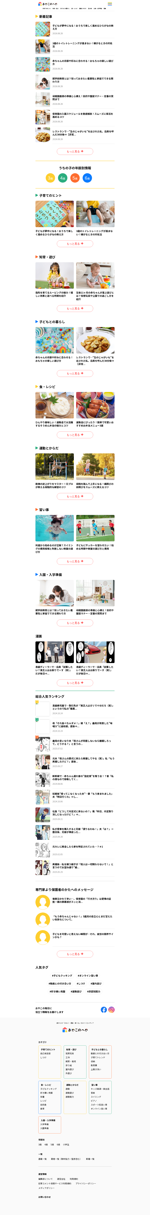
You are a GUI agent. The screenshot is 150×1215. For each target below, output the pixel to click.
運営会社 (61, 1178)
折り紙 (69, 1065)
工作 (68, 1057)
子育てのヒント (46, 8)
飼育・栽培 (71, 1061)
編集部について (45, 1178)
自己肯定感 (45, 1053)
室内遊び (97, 983)
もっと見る (73, 151)
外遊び (69, 1073)
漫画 (105, 8)
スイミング (96, 1096)
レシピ (43, 1100)
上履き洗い (96, 1069)
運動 (68, 1088)
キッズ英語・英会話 (100, 1088)
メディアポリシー (46, 1187)
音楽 (93, 1092)
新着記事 (45, 16)
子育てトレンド (98, 1057)
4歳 (46, 1144)
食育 (42, 1108)
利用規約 (74, 1178)
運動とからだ (82, 8)
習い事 (90, 8)
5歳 (52, 1144)
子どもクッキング (62, 975)
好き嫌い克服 (58, 991)
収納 (93, 1061)
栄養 (42, 1096)
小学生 (66, 1144)
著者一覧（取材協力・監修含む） (66, 1158)
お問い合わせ (44, 1196)
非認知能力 (94, 991)
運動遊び (77, 991)
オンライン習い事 (88, 975)
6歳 (58, 1144)
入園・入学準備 (98, 8)
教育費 (94, 1065)
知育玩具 (70, 1053)
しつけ (81, 983)
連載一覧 (42, 1158)
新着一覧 (90, 1158)
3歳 (40, 1144)
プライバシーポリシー (86, 1183)
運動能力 (70, 1096)
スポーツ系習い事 (99, 1104)
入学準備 (44, 1124)
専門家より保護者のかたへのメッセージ (64, 889)
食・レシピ (74, 8)
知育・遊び (55, 8)
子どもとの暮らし (65, 8)
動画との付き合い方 (60, 983)
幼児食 (43, 1104)
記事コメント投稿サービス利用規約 (54, 1183)
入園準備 (44, 1128)
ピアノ (94, 1100)
